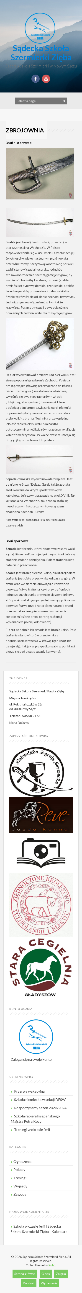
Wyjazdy (20, 1186)
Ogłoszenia (22, 1161)
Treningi (19, 1177)
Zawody (19, 1194)
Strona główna (24, 1274)
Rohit (52, 1265)
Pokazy (19, 1169)
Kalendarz (59, 1231)
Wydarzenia (49, 1283)
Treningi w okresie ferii (32, 1129)
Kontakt (29, 1283)
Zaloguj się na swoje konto (31, 1059)
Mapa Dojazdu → (21, 723)
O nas (45, 1274)
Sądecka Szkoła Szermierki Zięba (41, 52)
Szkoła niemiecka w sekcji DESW (40, 1099)
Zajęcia (61, 1274)
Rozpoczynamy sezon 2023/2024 (40, 1107)
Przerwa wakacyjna (29, 1091)
